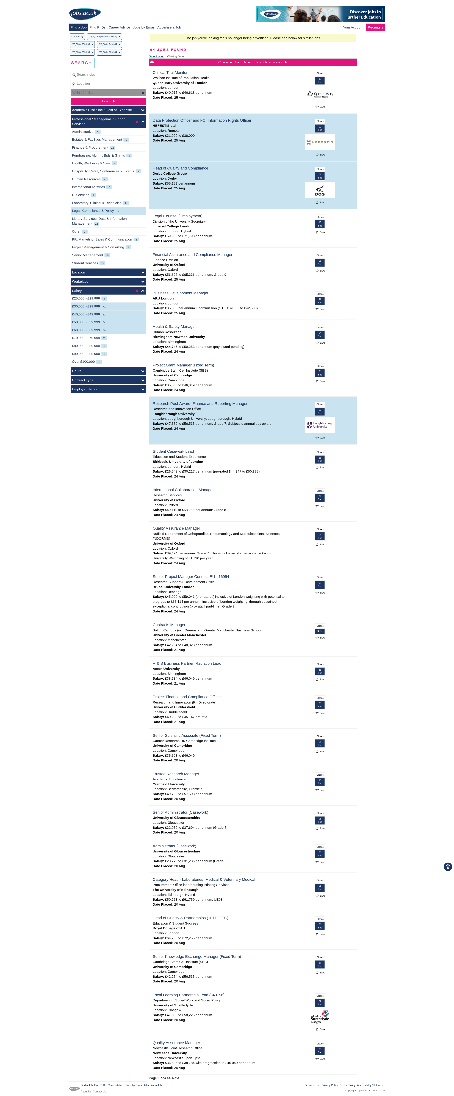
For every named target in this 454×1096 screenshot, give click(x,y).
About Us (86, 1091)
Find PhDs (98, 27)
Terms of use (312, 1085)
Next (175, 1078)
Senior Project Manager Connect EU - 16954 (191, 576)
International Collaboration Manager (183, 490)
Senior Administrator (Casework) (180, 812)
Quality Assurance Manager (176, 528)
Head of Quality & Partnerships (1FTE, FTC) (190, 918)
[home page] (85, 15)
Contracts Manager (169, 625)
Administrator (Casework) (174, 846)
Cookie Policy (348, 1085)
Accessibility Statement (370, 1085)
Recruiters (375, 27)
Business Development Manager (180, 293)
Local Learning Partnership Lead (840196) (189, 995)
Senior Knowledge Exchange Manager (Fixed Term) (197, 956)
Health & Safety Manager (174, 326)
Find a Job (79, 27)
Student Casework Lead (173, 451)
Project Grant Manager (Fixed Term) (183, 365)
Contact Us (99, 1091)
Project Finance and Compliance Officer (187, 697)
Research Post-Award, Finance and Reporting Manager (200, 403)
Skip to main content (16, 4)
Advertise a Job (169, 27)
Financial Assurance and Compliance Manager (192, 254)
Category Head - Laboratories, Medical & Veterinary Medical (204, 879)
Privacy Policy (330, 1085)
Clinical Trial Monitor (170, 72)
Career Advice (119, 27)
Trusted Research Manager (176, 774)
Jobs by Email (143, 27)
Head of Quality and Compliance (180, 168)
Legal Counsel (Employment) (177, 216)
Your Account (353, 27)
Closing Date (175, 56)
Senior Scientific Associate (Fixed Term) (187, 735)
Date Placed (156, 56)
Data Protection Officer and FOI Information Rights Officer (202, 120)
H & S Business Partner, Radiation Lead (187, 663)
